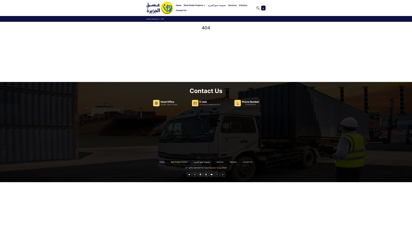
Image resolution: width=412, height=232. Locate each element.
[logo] (159, 8)
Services (232, 5)
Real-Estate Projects (193, 5)
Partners (243, 5)
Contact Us (181, 10)
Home (178, 5)
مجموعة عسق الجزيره (217, 5)
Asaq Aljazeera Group (213, 168)
